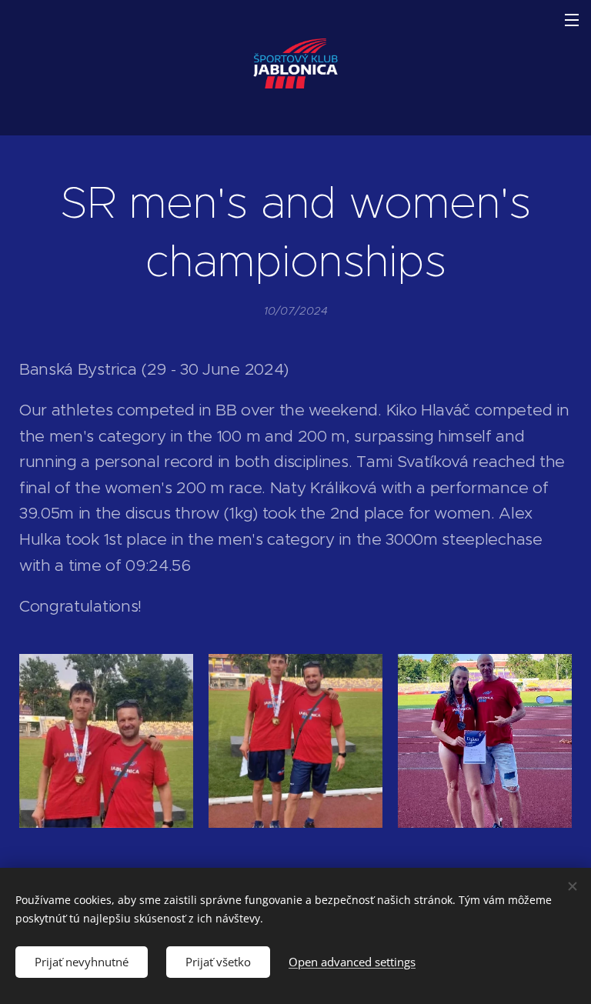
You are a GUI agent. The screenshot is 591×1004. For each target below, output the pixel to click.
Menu (571, 19)
